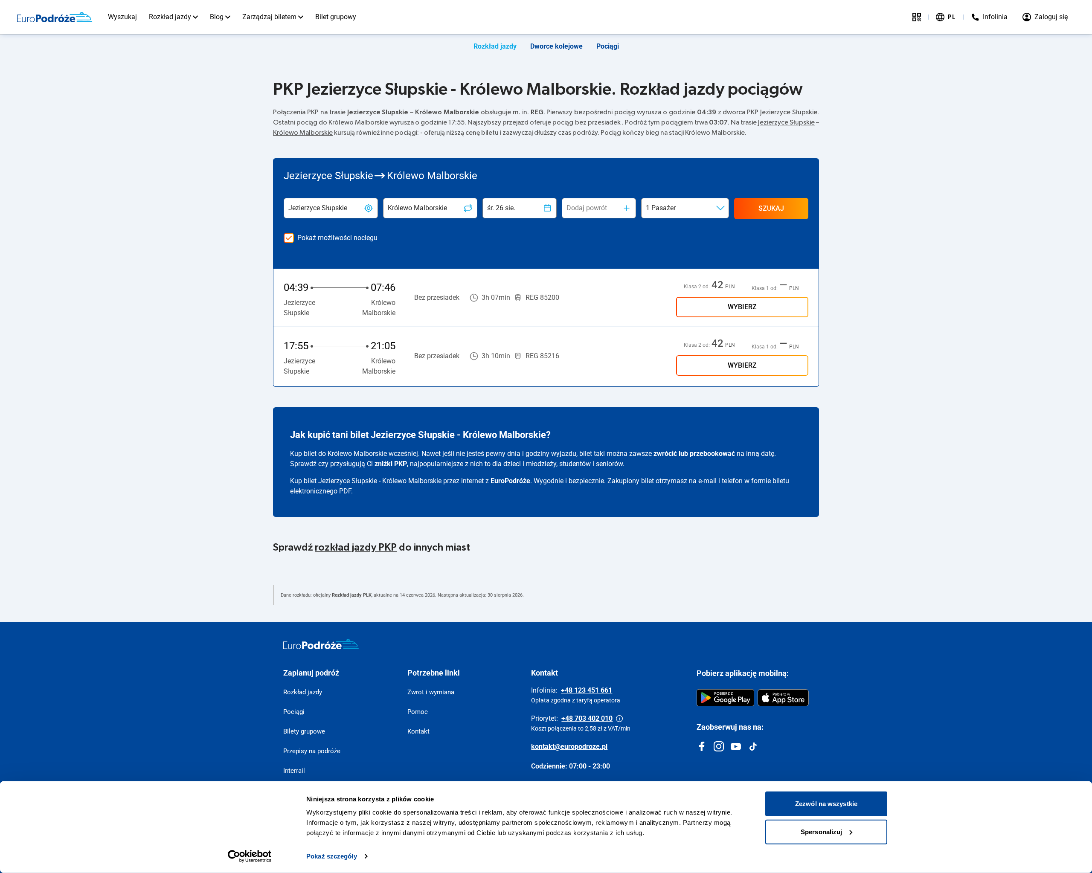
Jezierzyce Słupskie (786, 122)
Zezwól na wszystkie (826, 803)
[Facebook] (702, 746)
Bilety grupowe (304, 731)
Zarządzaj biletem (269, 17)
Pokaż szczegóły (331, 856)
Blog (217, 17)
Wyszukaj (122, 17)
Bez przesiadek (436, 297)
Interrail (294, 770)
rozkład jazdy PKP (356, 547)
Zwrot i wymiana (430, 692)
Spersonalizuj (821, 831)
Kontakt (418, 731)
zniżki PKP (391, 464)
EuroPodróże (510, 481)
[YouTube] (736, 746)
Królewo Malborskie (303, 132)
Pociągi (607, 46)
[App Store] (783, 697)
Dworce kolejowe (556, 46)
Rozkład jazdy (170, 17)
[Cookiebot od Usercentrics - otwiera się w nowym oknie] (249, 856)
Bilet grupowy (335, 17)
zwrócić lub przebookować (694, 454)
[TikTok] (753, 746)
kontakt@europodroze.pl (569, 746)
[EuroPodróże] (321, 644)
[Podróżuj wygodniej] (916, 17)
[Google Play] (725, 697)
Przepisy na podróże (311, 751)
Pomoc (417, 712)
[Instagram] (719, 746)
